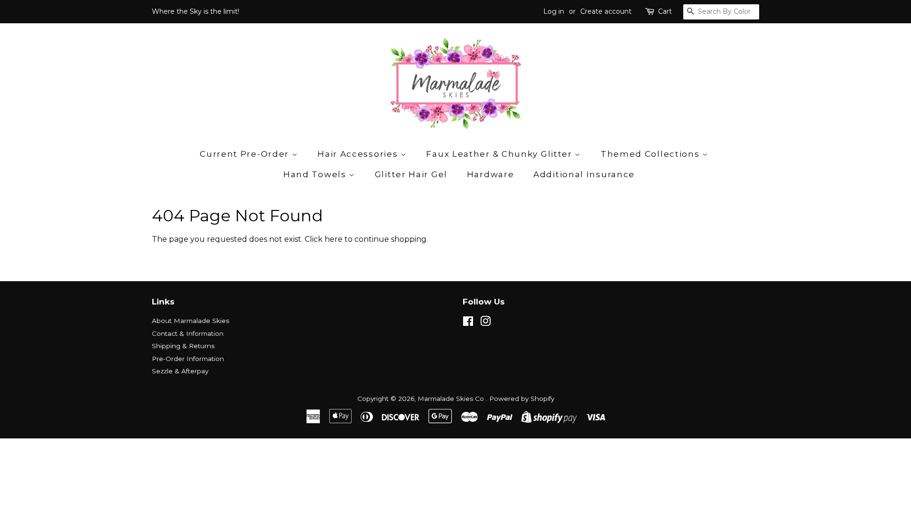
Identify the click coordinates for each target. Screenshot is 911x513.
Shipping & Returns (183, 346)
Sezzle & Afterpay (180, 371)
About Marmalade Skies (190, 320)
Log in (553, 11)
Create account (606, 11)
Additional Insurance (584, 174)
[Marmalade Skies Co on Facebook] (468, 323)
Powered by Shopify (521, 398)
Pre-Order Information (188, 358)
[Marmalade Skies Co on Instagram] (485, 323)
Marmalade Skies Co (452, 398)
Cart (665, 11)
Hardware (490, 174)
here (334, 239)
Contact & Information (187, 333)
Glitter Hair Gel (411, 174)
